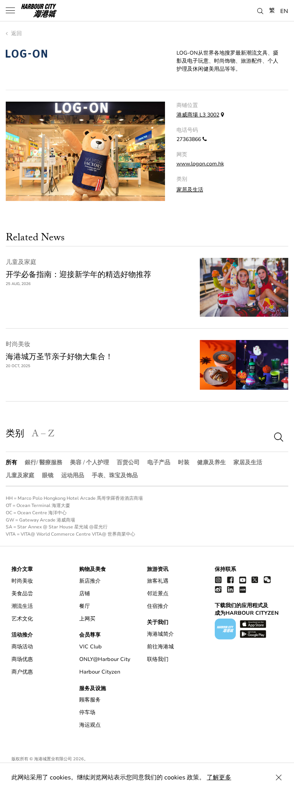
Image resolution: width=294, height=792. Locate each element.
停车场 (87, 712)
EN (284, 11)
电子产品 (158, 462)
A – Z (43, 435)
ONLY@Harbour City (104, 659)
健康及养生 (211, 462)
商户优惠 (22, 671)
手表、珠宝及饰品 (115, 475)
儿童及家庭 (21, 262)
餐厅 (84, 606)
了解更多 (219, 777)
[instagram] (218, 579)
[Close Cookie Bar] (279, 777)
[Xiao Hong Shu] (242, 589)
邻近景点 (157, 593)
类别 (15, 435)
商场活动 (22, 646)
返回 (16, 33)
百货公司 (128, 462)
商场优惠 (22, 659)
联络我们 (157, 659)
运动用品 (72, 475)
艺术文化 (22, 618)
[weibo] (218, 589)
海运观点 (90, 725)
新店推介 (90, 581)
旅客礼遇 (157, 581)
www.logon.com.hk (200, 163)
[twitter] (255, 579)
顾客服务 (90, 699)
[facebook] (230, 579)
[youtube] (242, 579)
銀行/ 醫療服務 (43, 462)
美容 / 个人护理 (89, 462)
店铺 (84, 593)
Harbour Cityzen (99, 671)
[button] (260, 10)
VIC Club (90, 646)
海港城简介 (160, 634)
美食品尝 (22, 593)
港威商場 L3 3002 (197, 114)
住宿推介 (157, 606)
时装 (183, 462)
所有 (11, 462)
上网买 (87, 618)
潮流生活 (22, 606)
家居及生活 (189, 189)
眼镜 (48, 475)
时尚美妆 (18, 344)
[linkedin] (230, 589)
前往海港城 (160, 646)
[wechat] (267, 580)
